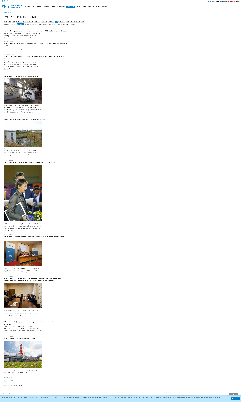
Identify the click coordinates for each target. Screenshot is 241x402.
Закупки (84, 6)
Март (59, 24)
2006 (78, 21)
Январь (72, 24)
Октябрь (20, 24)
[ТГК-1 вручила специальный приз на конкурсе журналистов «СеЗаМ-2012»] (23, 165)
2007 (75, 21)
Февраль (66, 24)
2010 (63, 21)
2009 (67, 21)
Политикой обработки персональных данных (206, 397)
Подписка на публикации (11, 385)
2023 (17, 21)
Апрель (54, 24)
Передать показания (214, 1)
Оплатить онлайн (225, 1)
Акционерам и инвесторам (57, 6)
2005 (82, 21)
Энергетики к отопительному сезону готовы (19, 338)
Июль (39, 24)
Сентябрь (27, 24)
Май (48, 24)
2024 (13, 21)
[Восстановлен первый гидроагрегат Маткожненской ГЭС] (23, 122)
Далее (11, 380)
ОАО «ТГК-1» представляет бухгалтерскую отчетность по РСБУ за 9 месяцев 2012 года (35, 31)
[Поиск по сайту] (7, 1)
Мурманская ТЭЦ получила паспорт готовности (21, 76)
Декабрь (7, 24)
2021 (24, 21)
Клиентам (46, 6)
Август (34, 24)
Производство (37, 6)
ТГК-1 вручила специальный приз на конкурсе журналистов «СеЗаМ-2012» (30, 162)
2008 (71, 21)
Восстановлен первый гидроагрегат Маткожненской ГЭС (24, 119)
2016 (42, 21)
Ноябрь (13, 24)
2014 (49, 21)
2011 (60, 21)
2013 (52, 21)
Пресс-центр (70, 6)
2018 (35, 21)
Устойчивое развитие (94, 6)
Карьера (78, 6)
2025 (9, 21)
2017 (38, 21)
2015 (45, 21)
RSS (20, 385)
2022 (20, 21)
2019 (31, 21)
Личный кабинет (235, 1)
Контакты (104, 6)
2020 (28, 21)
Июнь (44, 24)
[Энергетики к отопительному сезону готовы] (23, 341)
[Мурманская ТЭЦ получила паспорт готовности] (23, 79)
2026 (5, 21)
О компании (28, 6)
